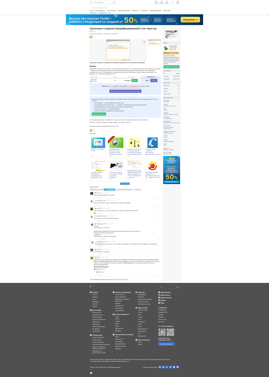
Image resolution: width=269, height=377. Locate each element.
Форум (163, 300)
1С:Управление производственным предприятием (168, 127)
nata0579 (99, 208)
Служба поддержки (166, 326)
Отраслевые (119, 341)
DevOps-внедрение (98, 342)
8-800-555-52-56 (164, 338)
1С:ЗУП (140, 324)
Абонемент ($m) (168, 154)
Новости (95, 294)
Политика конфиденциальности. (119, 361)
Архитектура (119, 308)
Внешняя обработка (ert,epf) (171, 114)
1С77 (139, 333)
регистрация (116, 279)
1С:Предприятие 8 (168, 118)
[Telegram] (159, 367)
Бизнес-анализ (119, 294)
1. (94, 193)
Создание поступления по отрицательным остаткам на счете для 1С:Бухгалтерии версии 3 (134, 152)
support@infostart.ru (165, 340)
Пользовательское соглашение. (99, 361)
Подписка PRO (96, 312)
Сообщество (96, 331)
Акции (117, 316)
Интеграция (96, 329)
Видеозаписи (165, 295)
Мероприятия (166, 292)
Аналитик (141, 297)
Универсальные (142, 329)
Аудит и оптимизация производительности (98, 347)
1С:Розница (141, 322)
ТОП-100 (95, 304)
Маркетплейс (143, 308)
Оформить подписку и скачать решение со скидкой (125, 91)
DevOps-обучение (97, 337)
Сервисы (117, 321)
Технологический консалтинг (101, 344)
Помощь (161, 317)
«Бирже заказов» (168, 62)
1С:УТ (139, 319)
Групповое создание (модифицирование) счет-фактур (123, 28)
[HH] (166, 367)
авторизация (124, 279)
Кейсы (117, 326)
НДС (165, 145)
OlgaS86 (98, 249)
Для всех (166, 110)
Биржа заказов (166, 298)
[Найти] (177, 287)
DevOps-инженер (143, 301)
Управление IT (119, 305)
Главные (95, 297)
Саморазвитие (119, 310)
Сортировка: (124, 189)
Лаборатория (97, 335)
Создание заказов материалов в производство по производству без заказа (96, 176)
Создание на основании (169, 106)
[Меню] (91, 2)
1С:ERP (140, 312)
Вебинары (118, 330)
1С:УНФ (140, 317)
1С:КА (139, 315)
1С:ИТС (117, 319)
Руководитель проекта (145, 299)
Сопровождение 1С (122, 314)
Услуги (117, 323)
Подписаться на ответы (96, 189)
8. (94, 257)
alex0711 (98, 193)
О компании (162, 308)
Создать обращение (166, 344)
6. (94, 241)
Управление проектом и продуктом (122, 300)
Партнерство (119, 328)
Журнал (95, 292)
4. (94, 216)
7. (94, 249)
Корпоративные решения (124, 334)
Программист (142, 294)
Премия (94, 306)
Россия (165, 137)
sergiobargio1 (100, 224)
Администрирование (98, 326)
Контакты (161, 321)
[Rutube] (177, 367)
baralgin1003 (100, 200)
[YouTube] (174, 367)
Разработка (96, 322)
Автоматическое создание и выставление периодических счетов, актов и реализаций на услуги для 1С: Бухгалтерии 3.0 (152, 154)
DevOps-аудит (96, 339)
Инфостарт (115, 126)
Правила (161, 314)
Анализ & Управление (123, 292)
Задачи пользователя (99, 319)
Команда (117, 303)
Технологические (120, 346)
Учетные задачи (97, 317)
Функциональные (97, 315)
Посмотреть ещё (125, 183)
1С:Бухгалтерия (142, 310)
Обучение (141, 292)
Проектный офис (144, 340)
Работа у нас (162, 319)
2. (94, 200)
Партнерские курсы (144, 304)
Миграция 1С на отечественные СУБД (99, 352)
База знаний (96, 310)
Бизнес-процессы (120, 297)
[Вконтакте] (163, 367)
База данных (96, 324)
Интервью (95, 301)
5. (94, 224)
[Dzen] (170, 367)
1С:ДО (140, 326)
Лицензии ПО (119, 339)
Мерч (162, 303)
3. (94, 208)
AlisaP (98, 257)
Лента (94, 299)
